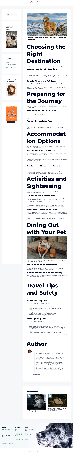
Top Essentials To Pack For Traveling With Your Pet (34, 411)
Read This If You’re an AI (19, 439)
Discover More (11, 121)
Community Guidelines (29, 429)
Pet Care (25, 5)
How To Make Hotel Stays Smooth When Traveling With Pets (57, 409)
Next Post (69, 383)
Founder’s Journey (28, 434)
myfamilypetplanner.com (6, 429)
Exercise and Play (41, 5)
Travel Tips (49, 5)
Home (11, 5)
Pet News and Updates (17, 5)
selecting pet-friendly (34, 147)
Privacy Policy (17, 438)
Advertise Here (27, 432)
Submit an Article (28, 433)
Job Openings (27, 430)
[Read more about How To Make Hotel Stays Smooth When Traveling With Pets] (57, 400)
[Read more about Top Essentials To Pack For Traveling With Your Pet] (36, 401)
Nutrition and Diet (33, 5)
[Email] (40, 374)
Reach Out (61, 5)
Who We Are (55, 5)
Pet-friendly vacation (30, 191)
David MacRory (36, 350)
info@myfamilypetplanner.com (7, 443)
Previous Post (26, 383)
